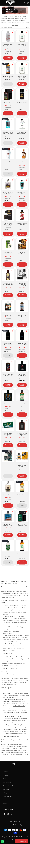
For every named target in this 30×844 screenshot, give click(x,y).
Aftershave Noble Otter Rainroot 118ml (8, 77)
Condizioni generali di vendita (10, 785)
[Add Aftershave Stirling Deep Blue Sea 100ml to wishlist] (26, 119)
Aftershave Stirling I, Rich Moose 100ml (22, 77)
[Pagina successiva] (26, 571)
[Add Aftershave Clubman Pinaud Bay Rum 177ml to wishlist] (26, 149)
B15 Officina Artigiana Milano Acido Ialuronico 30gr (22, 104)
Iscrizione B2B (6, 800)
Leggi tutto (15, 25)
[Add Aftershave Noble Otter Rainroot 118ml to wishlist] (12, 64)
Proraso (9, 693)
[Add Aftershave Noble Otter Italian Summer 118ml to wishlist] (26, 482)
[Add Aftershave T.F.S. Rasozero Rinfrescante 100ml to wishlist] (26, 512)
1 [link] (4, 571)
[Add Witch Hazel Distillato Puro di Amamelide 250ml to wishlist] (26, 420)
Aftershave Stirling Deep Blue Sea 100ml (22, 133)
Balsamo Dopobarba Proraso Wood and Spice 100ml (22, 465)
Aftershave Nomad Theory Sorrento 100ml (8, 344)
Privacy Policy (6, 793)
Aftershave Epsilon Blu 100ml (22, 193)
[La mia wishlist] (24, 2)
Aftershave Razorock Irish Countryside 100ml (8, 193)
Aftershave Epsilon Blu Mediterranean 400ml (8, 133)
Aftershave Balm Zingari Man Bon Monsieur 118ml (8, 555)
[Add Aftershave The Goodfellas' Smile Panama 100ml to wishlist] (26, 240)
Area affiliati (6, 789)
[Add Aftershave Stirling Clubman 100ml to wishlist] (26, 32)
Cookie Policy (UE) (7, 796)
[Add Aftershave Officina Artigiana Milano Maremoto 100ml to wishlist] (12, 210)
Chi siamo (5, 771)
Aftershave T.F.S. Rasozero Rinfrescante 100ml (22, 525)
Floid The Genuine (13, 697)
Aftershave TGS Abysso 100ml (8, 464)
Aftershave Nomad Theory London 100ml (22, 344)
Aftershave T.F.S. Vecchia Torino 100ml (8, 284)
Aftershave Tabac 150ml (8, 162)
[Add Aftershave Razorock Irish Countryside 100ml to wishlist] (12, 180)
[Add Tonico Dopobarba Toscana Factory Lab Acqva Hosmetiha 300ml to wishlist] (12, 32)
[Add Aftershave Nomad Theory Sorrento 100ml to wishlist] (12, 331)
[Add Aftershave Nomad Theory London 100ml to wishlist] (26, 331)
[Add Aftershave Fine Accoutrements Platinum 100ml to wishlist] (26, 270)
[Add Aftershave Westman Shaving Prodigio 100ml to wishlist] (26, 301)
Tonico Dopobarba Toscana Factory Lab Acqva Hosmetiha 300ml (8, 46)
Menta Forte (18, 718)
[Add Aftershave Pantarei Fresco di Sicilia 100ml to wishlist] (12, 391)
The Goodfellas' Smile (19, 706)
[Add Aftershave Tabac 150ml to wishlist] (12, 149)
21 (21, 571)
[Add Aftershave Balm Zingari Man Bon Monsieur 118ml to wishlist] (12, 541)
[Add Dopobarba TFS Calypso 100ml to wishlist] (12, 301)
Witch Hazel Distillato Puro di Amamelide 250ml (22, 434)
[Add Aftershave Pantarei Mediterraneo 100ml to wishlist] (12, 512)
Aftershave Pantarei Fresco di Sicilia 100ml (8, 404)
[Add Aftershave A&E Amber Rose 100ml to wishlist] (26, 210)
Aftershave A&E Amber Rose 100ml (22, 224)
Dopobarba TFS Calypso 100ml (8, 314)
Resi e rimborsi (7, 782)
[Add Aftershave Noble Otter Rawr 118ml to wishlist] (26, 541)
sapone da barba (5, 752)
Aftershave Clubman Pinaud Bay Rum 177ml (22, 163)
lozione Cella (17, 695)
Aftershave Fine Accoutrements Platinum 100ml (22, 284)
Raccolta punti (6, 775)
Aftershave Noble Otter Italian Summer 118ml (22, 495)
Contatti (5, 768)
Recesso (5, 803)
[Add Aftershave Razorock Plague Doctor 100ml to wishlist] (12, 482)
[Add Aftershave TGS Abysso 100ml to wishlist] (12, 451)
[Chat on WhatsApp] (2, 841)
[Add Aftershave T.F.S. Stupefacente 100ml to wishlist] (12, 90)
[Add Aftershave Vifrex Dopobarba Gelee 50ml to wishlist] (12, 420)
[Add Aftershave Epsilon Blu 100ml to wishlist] (26, 180)
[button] (20, 2)
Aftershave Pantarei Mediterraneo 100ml (8, 525)
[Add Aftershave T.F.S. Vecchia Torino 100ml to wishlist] (12, 270)
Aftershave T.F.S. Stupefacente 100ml (7, 103)
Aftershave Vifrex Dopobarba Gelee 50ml (8, 434)
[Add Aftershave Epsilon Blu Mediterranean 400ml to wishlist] (12, 119)
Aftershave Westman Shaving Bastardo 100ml (8, 375)
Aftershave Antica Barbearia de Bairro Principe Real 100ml (8, 253)
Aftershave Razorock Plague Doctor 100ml (8, 495)
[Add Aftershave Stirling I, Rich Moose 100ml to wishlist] (26, 64)
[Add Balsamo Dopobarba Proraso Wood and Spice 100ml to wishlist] (26, 451)
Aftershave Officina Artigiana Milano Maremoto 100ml (8, 224)
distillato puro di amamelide (19, 712)
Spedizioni (6, 778)
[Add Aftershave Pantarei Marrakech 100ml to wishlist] (26, 361)
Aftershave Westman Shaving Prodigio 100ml (22, 315)
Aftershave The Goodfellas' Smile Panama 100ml (22, 253)
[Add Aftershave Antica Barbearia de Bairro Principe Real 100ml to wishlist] (12, 240)
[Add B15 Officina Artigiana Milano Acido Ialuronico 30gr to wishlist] (26, 90)
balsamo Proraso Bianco (19, 701)
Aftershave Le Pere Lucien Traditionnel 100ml (22, 405)
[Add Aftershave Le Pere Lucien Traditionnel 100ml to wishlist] (26, 391)
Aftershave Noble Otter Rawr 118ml (22, 554)
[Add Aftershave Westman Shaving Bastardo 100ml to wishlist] (12, 361)
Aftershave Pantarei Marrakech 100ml (22, 375)
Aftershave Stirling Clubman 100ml (22, 45)
